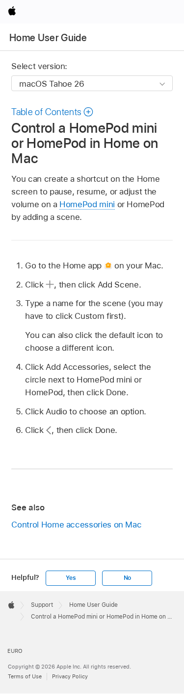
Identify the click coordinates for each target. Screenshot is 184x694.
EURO (15, 650)
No (127, 577)
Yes (71, 577)
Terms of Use (25, 676)
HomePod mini (87, 204)
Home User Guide (48, 38)
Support (42, 604)
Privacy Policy (70, 676)
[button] (52, 112)
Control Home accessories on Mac (76, 524)
